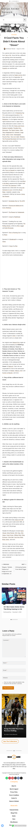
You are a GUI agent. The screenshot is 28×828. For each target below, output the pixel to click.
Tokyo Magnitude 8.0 (8, 132)
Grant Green (9, 535)
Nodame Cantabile (7, 128)
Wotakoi (22, 137)
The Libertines (12, 185)
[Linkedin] (14, 1)
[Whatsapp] (6, 778)
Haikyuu (17, 370)
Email (5, 670)
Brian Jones (5, 539)
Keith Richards (9, 228)
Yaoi (6, 55)
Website (5, 677)
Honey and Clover (19, 126)
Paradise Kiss (17, 128)
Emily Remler (10, 533)
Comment (6, 640)
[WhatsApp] (18, 1)
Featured (14, 34)
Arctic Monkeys (6, 208)
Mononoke (5, 130)
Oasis (4, 241)
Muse (5, 235)
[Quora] (15, 1)
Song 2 (11, 246)
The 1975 (22, 201)
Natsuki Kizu (16, 342)
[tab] (12, 619)
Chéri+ (14, 335)
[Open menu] (3, 20)
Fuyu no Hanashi (10, 170)
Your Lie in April (15, 137)
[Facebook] (9, 1)
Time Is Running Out (14, 232)
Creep (10, 217)
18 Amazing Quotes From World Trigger (20, 567)
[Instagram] (12, 1)
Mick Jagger (20, 226)
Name (5, 663)
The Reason (12, 212)
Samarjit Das (8, 612)
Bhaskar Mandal (11, 48)
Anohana (17, 132)
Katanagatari (17, 134)
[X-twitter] (21, 778)
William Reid (17, 535)
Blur (16, 246)
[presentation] (14, 596)
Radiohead (17, 217)
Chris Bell (11, 537)
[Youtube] (12, 778)
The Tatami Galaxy (14, 130)
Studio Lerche (18, 75)
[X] (11, 1)
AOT (21, 370)
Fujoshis (4, 68)
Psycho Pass (6, 137)
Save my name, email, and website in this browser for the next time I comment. (14, 682)
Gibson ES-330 (19, 520)
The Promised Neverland (9, 139)
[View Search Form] (24, 19)
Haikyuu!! (10, 366)
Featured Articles (14, 810)
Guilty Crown (9, 134)
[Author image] (4, 49)
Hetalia (12, 370)
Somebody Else (13, 201)
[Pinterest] (16, 1)
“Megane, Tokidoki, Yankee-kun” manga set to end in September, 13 (7, 569)
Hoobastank (20, 212)
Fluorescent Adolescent (15, 205)
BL (10, 55)
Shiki (21, 130)
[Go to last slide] (4, 603)
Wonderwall (12, 239)
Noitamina (5, 119)
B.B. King (17, 533)
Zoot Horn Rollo (18, 537)
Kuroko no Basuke (7, 373)
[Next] (24, 603)
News (14, 819)
